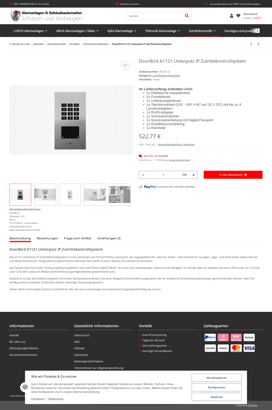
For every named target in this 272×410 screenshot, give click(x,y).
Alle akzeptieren (216, 377)
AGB (76, 341)
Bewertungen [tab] (47, 238)
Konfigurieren (216, 387)
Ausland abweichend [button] (179, 160)
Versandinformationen (23, 355)
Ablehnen (217, 397)
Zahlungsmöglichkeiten (23, 348)
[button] (231, 16)
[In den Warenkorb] (12, 56)
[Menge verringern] (143, 175)
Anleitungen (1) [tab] (109, 238)
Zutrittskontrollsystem (166, 75)
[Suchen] (187, 16)
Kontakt (14, 335)
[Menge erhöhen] (193, 175)
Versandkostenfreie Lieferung (176, 144)
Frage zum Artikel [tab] (77, 238)
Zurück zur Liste (20, 44)
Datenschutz (56, 398)
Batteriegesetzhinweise (88, 361)
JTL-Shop (252, 405)
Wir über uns (17, 341)
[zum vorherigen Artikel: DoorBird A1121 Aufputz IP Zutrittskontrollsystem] (251, 44)
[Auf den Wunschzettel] (125, 65)
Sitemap (79, 348)
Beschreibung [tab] (20, 238)
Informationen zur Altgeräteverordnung (98, 368)
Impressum (37, 398)
